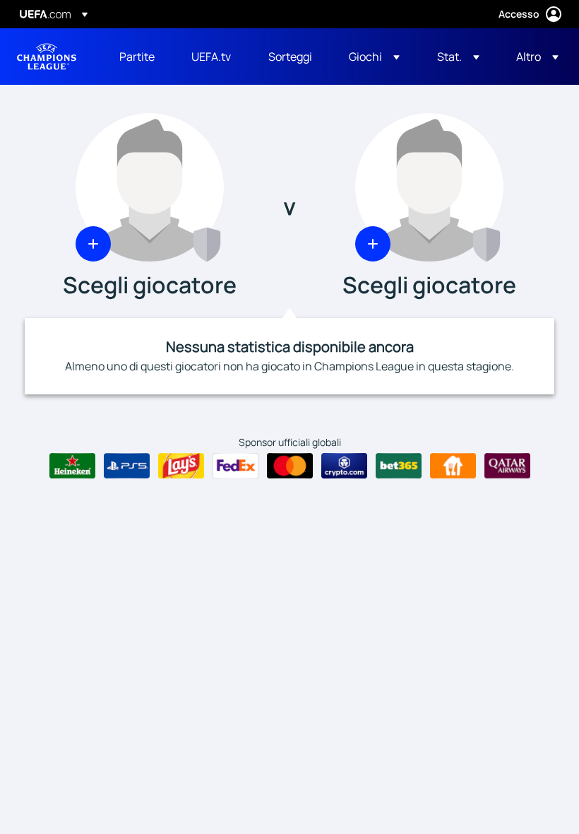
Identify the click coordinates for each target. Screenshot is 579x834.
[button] (374, 56)
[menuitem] (137, 56)
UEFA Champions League (46, 56)
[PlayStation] (127, 465)
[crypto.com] (344, 465)
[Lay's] (181, 465)
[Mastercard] (290, 465)
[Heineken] (72, 465)
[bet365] (399, 465)
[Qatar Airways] (507, 465)
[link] (137, 56)
